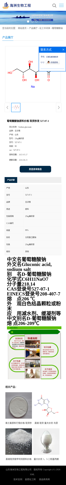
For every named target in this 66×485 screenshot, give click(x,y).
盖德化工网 (30, 479)
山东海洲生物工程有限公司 (18, 469)
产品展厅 (33, 28)
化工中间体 (44, 28)
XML (32, 474)
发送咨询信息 (35, 169)
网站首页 (22, 28)
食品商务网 (44, 479)
